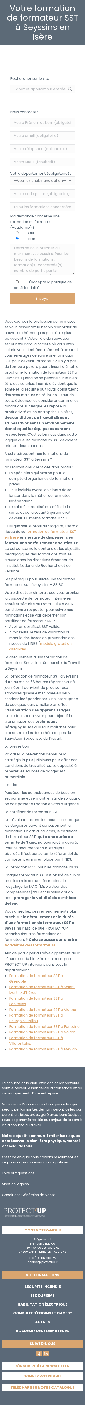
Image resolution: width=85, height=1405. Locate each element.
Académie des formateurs (30, 945)
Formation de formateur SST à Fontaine (44, 1026)
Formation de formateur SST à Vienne (42, 1009)
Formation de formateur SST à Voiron (42, 1032)
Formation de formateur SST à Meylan (43, 1049)
